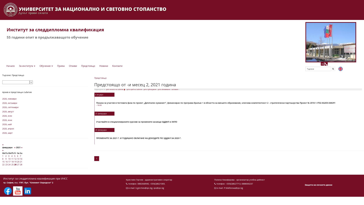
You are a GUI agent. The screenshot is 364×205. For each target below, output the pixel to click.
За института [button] (26, 65)
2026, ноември (9, 98)
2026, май (7, 124)
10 (9, 158)
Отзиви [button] (73, 65)
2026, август (8, 111)
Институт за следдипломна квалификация (55, 30)
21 (21, 161)
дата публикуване (150, 89)
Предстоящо (100, 78)
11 (12, 158)
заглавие (175, 89)
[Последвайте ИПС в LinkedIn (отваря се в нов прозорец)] (27, 190)
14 (21, 158)
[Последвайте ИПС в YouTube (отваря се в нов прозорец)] (18, 190)
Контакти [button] (117, 65)
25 (12, 164)
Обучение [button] (45, 65)
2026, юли (7, 115)
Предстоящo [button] (88, 65)
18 (12, 161)
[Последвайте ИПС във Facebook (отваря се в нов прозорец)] (8, 190)
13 (18, 158)
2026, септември (10, 107)
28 (21, 164)
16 (6, 161)
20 (18, 161)
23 (6, 164)
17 (9, 161)
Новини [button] (103, 65)
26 (15, 164)
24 (9, 164)
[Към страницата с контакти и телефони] (326, 64)
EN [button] (322, 64)
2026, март (7, 133)
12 (15, 158)
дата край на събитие (134, 89)
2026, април (8, 128)
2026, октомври (9, 103)
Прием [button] (61, 65)
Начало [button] (10, 65)
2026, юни (7, 120)
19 (15, 161)
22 (3, 164)
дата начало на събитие (115, 89)
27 (18, 164)
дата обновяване (164, 89)
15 (3, 161)
